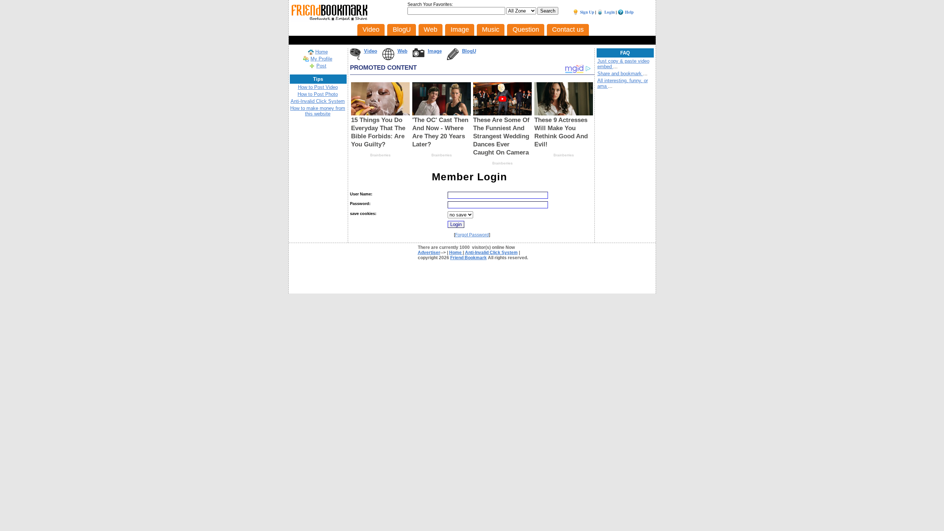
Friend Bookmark (468, 257)
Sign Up (587, 12)
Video (370, 51)
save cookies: (363, 213)
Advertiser (429, 252)
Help (629, 12)
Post (321, 66)
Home (321, 52)
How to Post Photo (318, 94)
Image (435, 51)
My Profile (321, 59)
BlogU (469, 51)
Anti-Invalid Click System (318, 101)
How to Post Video (318, 87)
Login (609, 12)
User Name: (361, 194)
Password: (360, 203)
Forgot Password (472, 234)
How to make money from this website (317, 111)
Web (402, 51)
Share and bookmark (620, 73)
